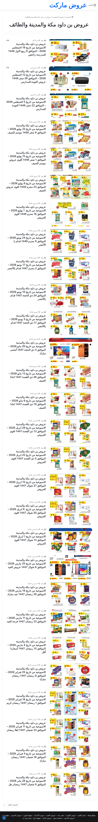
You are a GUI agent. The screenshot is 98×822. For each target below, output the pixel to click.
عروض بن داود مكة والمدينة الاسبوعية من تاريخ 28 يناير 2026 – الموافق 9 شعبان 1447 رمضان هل (27, 781)
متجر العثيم (82, 815)
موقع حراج (37, 818)
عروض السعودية (58, 17)
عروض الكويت (71, 815)
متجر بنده (60, 815)
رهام (42, 40)
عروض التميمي (16, 815)
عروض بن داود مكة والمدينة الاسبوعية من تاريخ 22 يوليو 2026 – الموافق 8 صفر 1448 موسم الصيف (27, 129)
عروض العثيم (51, 815)
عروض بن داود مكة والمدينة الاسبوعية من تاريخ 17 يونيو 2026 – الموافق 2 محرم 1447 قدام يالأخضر (26, 265)
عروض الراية (47, 818)
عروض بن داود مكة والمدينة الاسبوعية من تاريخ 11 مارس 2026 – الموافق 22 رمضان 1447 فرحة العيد (26, 618)
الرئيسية (68, 17)
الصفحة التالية (13, 805)
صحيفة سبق (57, 818)
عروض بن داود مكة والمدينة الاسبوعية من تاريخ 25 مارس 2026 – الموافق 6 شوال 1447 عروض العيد (26, 563)
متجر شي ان (27, 818)
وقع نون (5, 815)
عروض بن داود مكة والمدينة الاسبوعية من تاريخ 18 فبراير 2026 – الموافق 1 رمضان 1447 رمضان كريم (26, 699)
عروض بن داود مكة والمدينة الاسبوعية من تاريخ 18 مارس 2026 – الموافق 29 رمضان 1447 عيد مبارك (26, 591)
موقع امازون (27, 815)
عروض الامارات (39, 815)
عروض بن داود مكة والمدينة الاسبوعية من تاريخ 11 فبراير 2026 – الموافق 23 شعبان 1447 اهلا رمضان (26, 726)
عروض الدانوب (69, 818)
